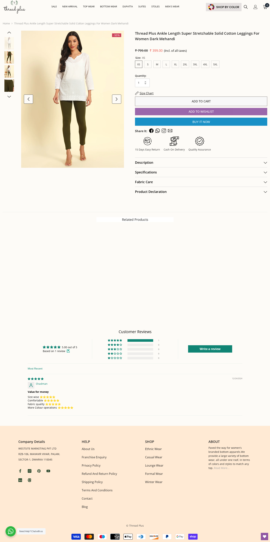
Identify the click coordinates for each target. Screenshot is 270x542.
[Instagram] (30, 471)
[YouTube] (48, 471)
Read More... (222, 468)
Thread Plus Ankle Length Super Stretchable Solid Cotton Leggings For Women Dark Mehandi (197, 36)
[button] (115, 340)
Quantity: (140, 75)
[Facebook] (20, 471)
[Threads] (30, 480)
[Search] (245, 7)
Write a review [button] (210, 349)
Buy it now (201, 122)
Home (6, 23)
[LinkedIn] (20, 480)
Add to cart (201, 101)
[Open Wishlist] (264, 536)
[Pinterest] (39, 471)
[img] (36, 378)
